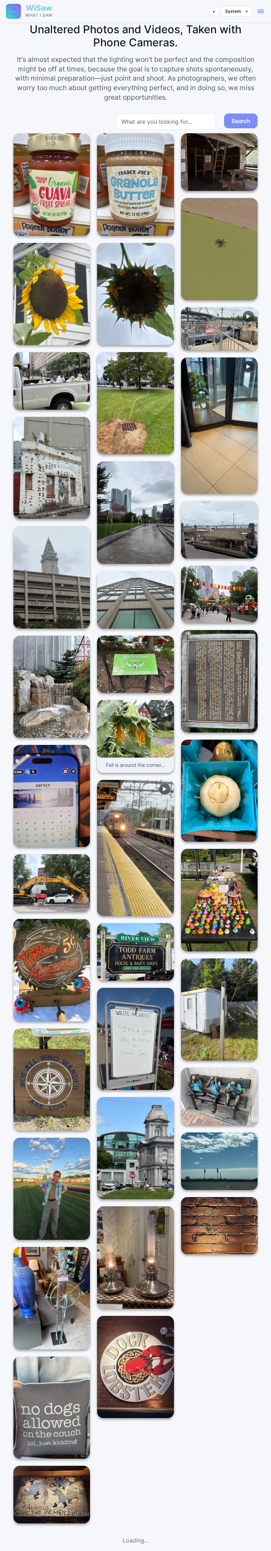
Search (240, 120)
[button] (260, 11)
